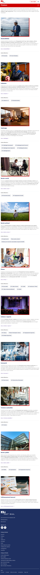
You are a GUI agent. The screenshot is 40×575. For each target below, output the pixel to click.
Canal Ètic (3, 550)
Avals (2, 537)
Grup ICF (2, 534)
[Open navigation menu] (38, 1)
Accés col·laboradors (5, 555)
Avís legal (7, 572)
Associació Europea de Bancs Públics (8, 560)
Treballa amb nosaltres (5, 546)
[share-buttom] (38, 5)
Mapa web (26, 572)
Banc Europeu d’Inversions (6, 565)
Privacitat (2, 572)
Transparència (3, 548)
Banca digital (33, 1)
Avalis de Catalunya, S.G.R (6, 558)
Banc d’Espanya (4, 563)
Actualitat (3, 541)
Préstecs (2, 536)
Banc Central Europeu (5, 562)
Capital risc (3, 539)
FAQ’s (2, 543)
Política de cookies (13, 572)
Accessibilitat (20, 572)
